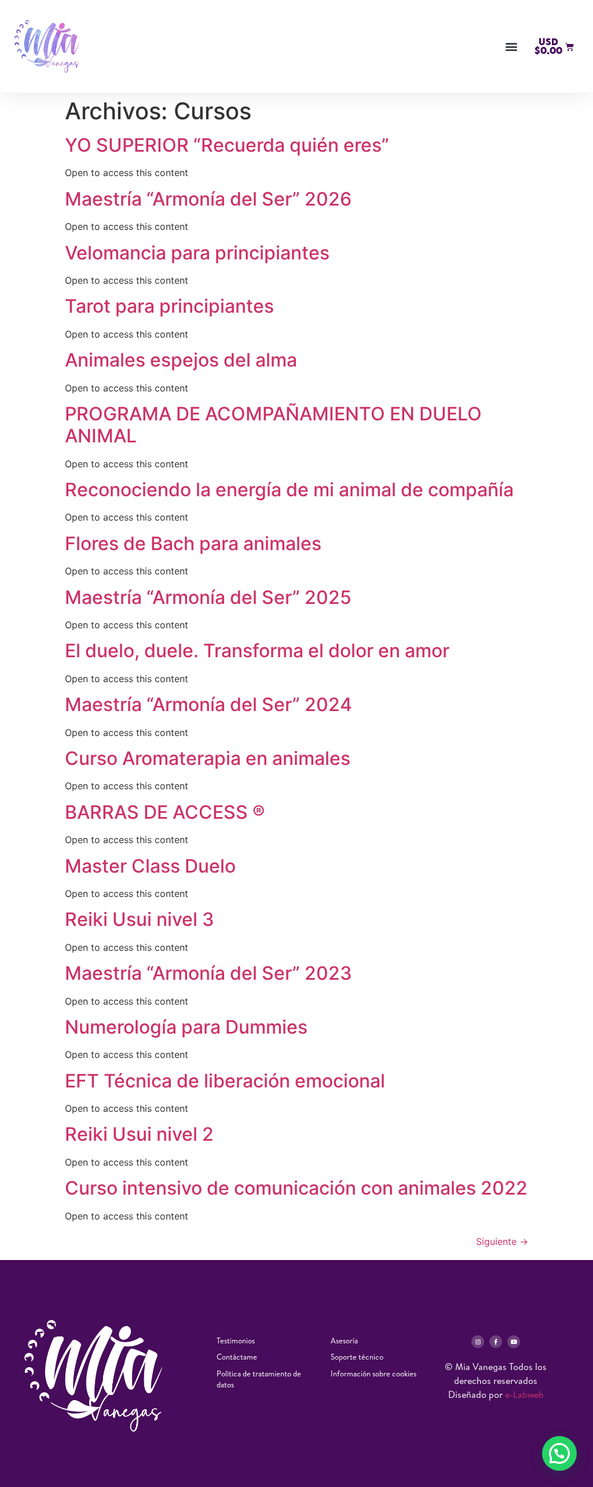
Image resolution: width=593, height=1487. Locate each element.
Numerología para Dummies (186, 1027)
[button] (511, 46)
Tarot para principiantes (169, 306)
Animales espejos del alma (181, 360)
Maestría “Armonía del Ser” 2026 (208, 199)
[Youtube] (513, 1341)
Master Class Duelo (152, 866)
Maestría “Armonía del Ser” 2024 (208, 704)
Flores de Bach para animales (193, 543)
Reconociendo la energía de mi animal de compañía (289, 489)
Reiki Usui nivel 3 (139, 919)
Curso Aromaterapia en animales (207, 758)
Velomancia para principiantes (197, 252)
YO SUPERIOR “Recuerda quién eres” (227, 145)
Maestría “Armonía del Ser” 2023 (208, 973)
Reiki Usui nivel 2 (139, 1134)
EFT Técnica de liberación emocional (225, 1081)
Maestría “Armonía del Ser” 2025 (208, 597)
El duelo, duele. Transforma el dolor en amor (257, 650)
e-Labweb (524, 1394)
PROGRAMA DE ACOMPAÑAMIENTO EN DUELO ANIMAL (273, 424)
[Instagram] (477, 1341)
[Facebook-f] (495, 1341)
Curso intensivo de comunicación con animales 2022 (296, 1188)
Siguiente (502, 1241)
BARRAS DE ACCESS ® (165, 812)
